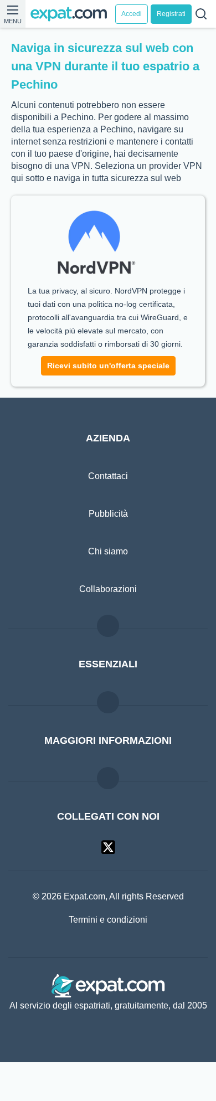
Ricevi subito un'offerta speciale (108, 391)
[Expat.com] (72, 14)
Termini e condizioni (108, 945)
